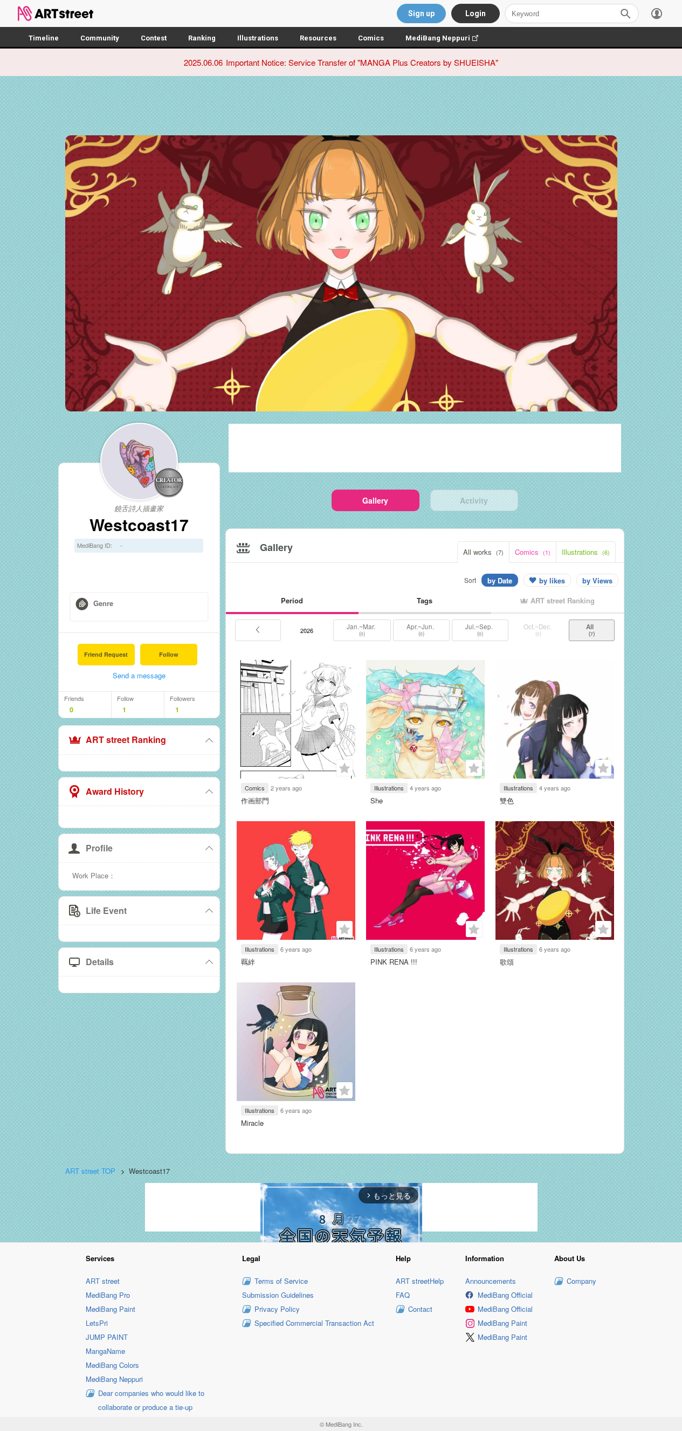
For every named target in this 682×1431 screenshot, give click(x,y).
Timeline (44, 38)
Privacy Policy (277, 1309)
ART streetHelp (420, 1281)
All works (483, 552)
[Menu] (656, 13)
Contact (420, 1309)
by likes (552, 580)
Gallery (375, 500)
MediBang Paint (110, 1309)
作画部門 (255, 800)
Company (581, 1281)
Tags (424, 600)
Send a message (139, 675)
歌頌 (507, 962)
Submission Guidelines (278, 1295)
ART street (103, 1281)
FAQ (403, 1295)
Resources (318, 38)
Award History (115, 791)
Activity (474, 500)
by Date (499, 580)
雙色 (507, 800)
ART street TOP (90, 1171)
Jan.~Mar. (362, 629)
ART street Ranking (126, 739)
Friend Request (106, 654)
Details (100, 961)
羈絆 (248, 962)
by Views (597, 580)
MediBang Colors (112, 1365)
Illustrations (257, 38)
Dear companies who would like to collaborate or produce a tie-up (151, 1400)
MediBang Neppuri (447, 38)
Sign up (421, 13)
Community (99, 38)
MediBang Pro (108, 1295)
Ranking (202, 38)
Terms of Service (281, 1281)
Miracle (252, 1123)
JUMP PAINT (107, 1337)
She (376, 800)
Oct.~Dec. (538, 629)
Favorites (344, 768)
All (591, 629)
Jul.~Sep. (479, 629)
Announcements (490, 1281)
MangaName (105, 1351)
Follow (168, 654)
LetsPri (97, 1323)
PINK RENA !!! (393, 962)
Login (475, 13)
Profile (99, 848)
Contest (154, 38)
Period (292, 600)
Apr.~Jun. (421, 629)
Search (625, 13)
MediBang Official (505, 1295)
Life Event (106, 910)
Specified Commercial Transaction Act (314, 1323)
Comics (371, 38)
